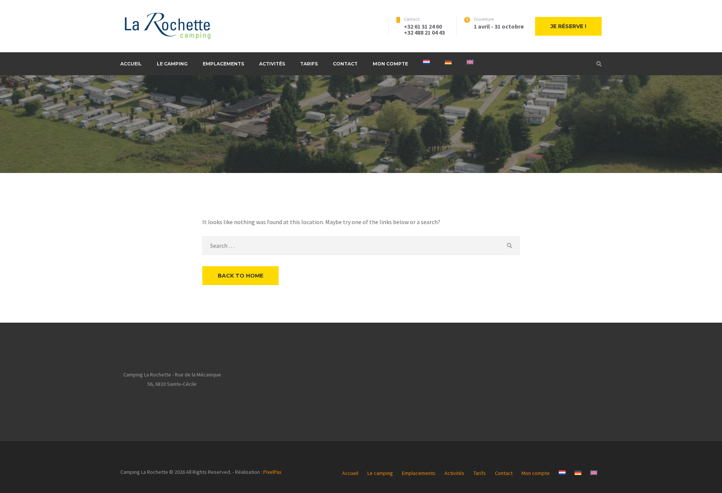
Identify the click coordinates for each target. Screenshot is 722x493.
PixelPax (272, 472)
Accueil (131, 64)
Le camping (172, 64)
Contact (345, 64)
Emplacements (223, 64)
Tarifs (309, 64)
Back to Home (240, 275)
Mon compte (390, 64)
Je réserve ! (568, 26)
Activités (272, 64)
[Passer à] (426, 62)
